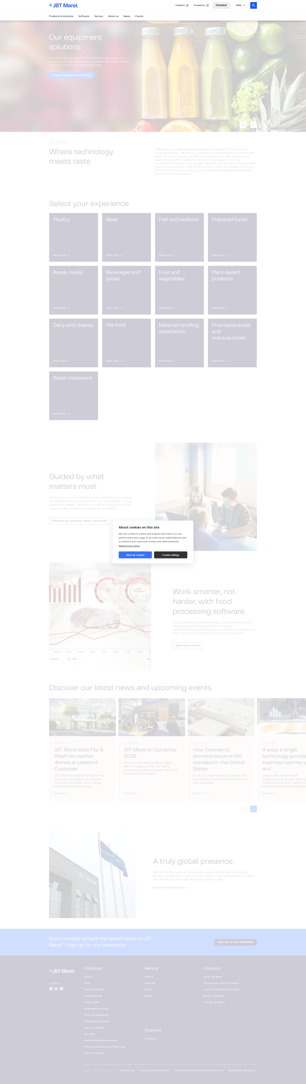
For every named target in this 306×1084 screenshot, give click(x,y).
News (127, 16)
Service (98, 16)
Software (83, 16)
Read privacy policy (129, 545)
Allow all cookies (135, 554)
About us (113, 16)
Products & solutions (61, 16)
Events (139, 16)
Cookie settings (170, 554)
